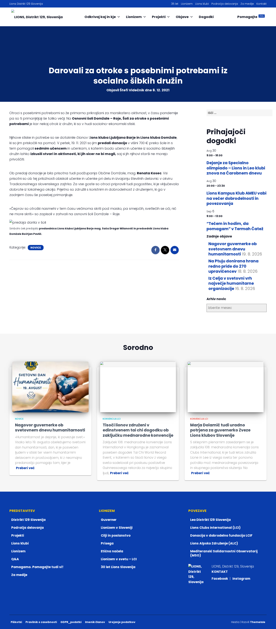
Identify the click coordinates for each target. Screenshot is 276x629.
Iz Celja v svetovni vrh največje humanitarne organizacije (231, 283)
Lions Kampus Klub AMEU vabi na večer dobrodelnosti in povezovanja (236, 198)
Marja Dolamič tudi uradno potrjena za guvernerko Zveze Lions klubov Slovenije (220, 430)
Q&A (15, 559)
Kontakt (261, 4)
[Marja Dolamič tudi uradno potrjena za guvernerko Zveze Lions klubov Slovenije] (225, 386)
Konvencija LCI (112, 418)
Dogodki (206, 16)
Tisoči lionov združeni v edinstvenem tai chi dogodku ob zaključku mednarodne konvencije (138, 430)
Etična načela (112, 551)
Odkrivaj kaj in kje (100, 16)
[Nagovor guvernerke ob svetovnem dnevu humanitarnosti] (50, 386)
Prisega (107, 543)
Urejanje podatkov (122, 622)
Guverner (109, 519)
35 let (174, 4)
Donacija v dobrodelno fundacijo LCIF (221, 535)
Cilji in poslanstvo (115, 535)
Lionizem (187, 4)
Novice (35, 247)
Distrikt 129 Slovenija (28, 519)
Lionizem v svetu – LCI (119, 559)
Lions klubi (202, 4)
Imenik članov (95, 622)
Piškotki (16, 622)
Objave (182, 16)
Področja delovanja (224, 4)
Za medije (247, 4)
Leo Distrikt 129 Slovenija (210, 519)
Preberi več (25, 468)
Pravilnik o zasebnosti (41, 622)
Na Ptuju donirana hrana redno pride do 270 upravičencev (233, 266)
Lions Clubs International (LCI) (215, 527)
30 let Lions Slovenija (118, 567)
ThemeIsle (257, 622)
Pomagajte (250, 16)
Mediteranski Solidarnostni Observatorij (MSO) (224, 553)
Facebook (220, 578)
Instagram (241, 578)
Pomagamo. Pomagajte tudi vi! (37, 567)
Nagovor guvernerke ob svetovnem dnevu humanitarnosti (232, 249)
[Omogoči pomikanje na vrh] (268, 621)
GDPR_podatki (70, 622)
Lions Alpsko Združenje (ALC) (214, 543)
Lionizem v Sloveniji (117, 527)
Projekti (159, 16)
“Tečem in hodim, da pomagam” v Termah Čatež (235, 226)
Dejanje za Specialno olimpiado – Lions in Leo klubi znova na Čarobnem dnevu (236, 168)
